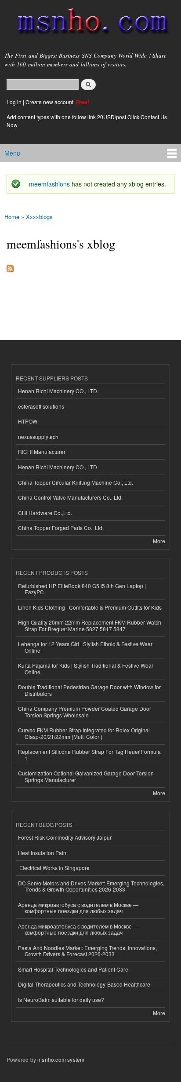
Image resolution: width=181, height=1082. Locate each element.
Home (11, 216)
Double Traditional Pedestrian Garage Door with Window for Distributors (89, 690)
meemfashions (49, 183)
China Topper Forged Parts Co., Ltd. (61, 527)
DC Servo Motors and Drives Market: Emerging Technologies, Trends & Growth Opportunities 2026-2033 (91, 886)
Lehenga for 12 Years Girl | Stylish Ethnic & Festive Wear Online (85, 647)
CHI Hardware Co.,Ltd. (45, 512)
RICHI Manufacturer (41, 451)
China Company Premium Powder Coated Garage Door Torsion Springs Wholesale (84, 711)
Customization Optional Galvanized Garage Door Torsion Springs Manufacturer (86, 776)
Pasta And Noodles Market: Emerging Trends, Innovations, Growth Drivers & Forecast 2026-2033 (87, 951)
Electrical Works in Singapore (54, 867)
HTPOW (27, 421)
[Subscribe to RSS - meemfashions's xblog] (10, 266)
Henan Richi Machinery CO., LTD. (58, 391)
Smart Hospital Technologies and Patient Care (73, 969)
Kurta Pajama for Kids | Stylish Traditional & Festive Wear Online (85, 668)
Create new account (50, 102)
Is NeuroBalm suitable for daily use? (61, 999)
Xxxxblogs (39, 216)
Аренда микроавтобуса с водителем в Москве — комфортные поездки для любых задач (78, 907)
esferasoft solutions (41, 406)
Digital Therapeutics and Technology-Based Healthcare (84, 984)
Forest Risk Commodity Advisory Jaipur (65, 837)
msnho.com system (60, 1059)
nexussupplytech (38, 436)
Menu (12, 153)
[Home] (89, 23)
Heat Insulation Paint (43, 852)
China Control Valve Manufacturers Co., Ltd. (70, 497)
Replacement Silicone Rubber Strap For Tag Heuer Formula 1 (89, 754)
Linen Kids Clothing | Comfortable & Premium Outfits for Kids (90, 607)
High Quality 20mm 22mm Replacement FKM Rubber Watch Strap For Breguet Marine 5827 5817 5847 (89, 625)
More (159, 541)
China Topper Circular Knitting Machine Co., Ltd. (75, 482)
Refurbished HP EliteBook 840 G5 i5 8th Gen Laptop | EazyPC (82, 589)
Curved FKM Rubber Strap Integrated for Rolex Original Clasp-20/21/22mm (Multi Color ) (84, 733)
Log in (14, 102)
